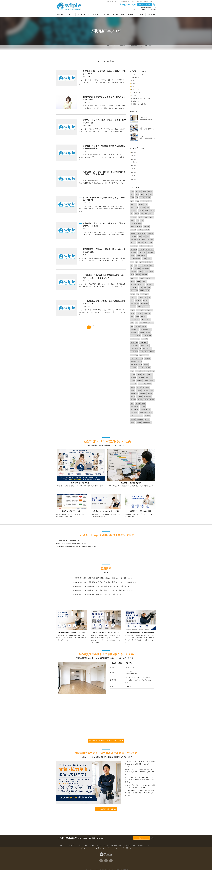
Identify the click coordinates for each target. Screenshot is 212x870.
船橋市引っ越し (134, 246)
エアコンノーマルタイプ (136, 226)
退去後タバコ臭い (135, 345)
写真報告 (152, 380)
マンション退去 (148, 242)
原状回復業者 (146, 387)
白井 (136, 265)
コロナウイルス (149, 284)
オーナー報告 (134, 384)
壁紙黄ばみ (145, 300)
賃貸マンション (134, 278)
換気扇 (132, 198)
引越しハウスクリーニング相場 (138, 239)
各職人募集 (144, 274)
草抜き (138, 281)
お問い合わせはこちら (144, 4)
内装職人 (148, 368)
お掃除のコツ (135, 78)
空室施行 (150, 374)
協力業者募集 (135, 101)
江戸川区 (141, 210)
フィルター (138, 191)
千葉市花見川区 (145, 268)
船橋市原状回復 (143, 323)
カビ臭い (133, 313)
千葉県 (132, 191)
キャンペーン (134, 210)
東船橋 (146, 210)
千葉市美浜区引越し (141, 255)
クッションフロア (143, 297)
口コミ (146, 352)
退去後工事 (133, 400)
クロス (132, 262)
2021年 (133, 169)
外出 (146, 201)
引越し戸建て (150, 239)
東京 (146, 214)
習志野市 (146, 265)
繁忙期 (143, 403)
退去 (144, 236)
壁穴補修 (142, 332)
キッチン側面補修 (147, 335)
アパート (146, 271)
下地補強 (151, 323)
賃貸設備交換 (140, 419)
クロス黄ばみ (138, 300)
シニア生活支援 (134, 352)
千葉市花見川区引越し (136, 258)
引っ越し (133, 294)
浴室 (132, 86)
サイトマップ (120, 848)
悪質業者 (148, 198)
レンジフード (135, 89)
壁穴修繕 (148, 332)
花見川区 (133, 374)
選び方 (132, 201)
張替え (146, 294)
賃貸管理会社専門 (135, 406)
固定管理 (139, 422)
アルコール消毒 (134, 291)
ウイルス (144, 281)
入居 (140, 236)
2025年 (133, 156)
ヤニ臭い (150, 310)
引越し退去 (140, 242)
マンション (133, 242)
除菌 (141, 287)
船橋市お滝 (146, 230)
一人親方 (138, 371)
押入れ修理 (144, 339)
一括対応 (146, 400)
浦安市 (147, 371)
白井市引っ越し (149, 249)
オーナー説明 (142, 384)
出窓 (132, 326)
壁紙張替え (150, 233)
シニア (141, 352)
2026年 (133, 152)
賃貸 (148, 236)
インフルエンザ (134, 287)
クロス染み (133, 307)
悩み (148, 207)
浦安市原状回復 (147, 396)
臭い (137, 323)
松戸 (132, 265)
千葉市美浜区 (137, 268)
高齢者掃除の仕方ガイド (136, 361)
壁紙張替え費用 (144, 303)
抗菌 (145, 287)
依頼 (142, 194)
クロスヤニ (146, 307)
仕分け (141, 278)
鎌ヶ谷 (140, 265)
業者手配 (133, 422)
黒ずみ (132, 323)
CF (149, 297)
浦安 (151, 262)
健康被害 (141, 204)
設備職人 (150, 393)
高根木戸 (137, 214)
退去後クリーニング (145, 409)
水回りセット (134, 204)
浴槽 (150, 201)
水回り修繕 (139, 396)
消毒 (149, 287)
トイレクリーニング (135, 319)
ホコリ (151, 217)
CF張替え (133, 419)
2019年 (133, 176)
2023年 (133, 159)
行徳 (151, 246)
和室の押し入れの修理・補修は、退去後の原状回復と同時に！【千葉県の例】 (104, 172)
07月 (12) (134, 162)
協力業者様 (142, 207)
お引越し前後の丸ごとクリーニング (141, 98)
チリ (138, 220)
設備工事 (133, 396)
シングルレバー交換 (135, 339)
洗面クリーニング (146, 319)
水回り (133, 80)
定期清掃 (142, 291)
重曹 (137, 198)
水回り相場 (147, 358)
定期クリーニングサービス (137, 358)
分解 (142, 220)
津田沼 (151, 265)
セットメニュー (134, 207)
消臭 (145, 310)
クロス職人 (141, 368)
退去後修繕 (147, 416)
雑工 (143, 371)
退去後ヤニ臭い (143, 342)
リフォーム (141, 249)
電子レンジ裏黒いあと (146, 329)
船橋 (142, 214)
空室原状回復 (143, 393)
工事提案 (149, 384)
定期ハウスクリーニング (136, 364)
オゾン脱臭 (139, 310)
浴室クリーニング (147, 348)
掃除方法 (150, 191)
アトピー (151, 214)
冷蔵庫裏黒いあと (135, 329)
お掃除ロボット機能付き (136, 223)
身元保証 (152, 352)
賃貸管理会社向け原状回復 (138, 104)
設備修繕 (147, 419)
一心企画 (143, 406)
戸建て (140, 271)
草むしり (133, 281)
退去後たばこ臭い (145, 345)
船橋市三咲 (133, 230)
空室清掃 (139, 374)
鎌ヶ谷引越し (134, 252)
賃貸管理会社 (149, 377)
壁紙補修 (144, 326)
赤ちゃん (133, 220)
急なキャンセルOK (144, 355)
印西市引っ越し (142, 252)
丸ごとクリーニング (149, 278)
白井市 (147, 291)
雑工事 (132, 403)
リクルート (148, 845)
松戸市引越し (134, 249)
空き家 (132, 274)
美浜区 (144, 374)
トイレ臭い (143, 316)
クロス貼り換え (134, 412)
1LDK (132, 300)
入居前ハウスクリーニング (137, 416)
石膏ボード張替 (134, 342)
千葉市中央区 (141, 377)
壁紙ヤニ (133, 310)
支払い (137, 194)
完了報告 (138, 403)
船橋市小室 (146, 226)
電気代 (144, 191)
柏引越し (133, 255)
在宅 (146, 194)
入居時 (137, 201)
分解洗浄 (140, 230)
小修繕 (151, 390)
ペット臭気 (139, 313)
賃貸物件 (133, 390)
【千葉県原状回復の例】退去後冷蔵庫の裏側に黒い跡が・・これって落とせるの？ (104, 276)
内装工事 (152, 400)
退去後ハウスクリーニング (146, 412)
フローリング (134, 297)
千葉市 (144, 258)
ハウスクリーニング (137, 75)
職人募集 (146, 364)
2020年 (133, 172)
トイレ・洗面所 (135, 92)
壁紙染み (140, 307)
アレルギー (145, 217)
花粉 (140, 217)
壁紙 (137, 262)
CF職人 (152, 371)
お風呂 (141, 262)
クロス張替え (134, 236)
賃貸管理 (133, 387)
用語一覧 (128, 848)
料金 (146, 204)
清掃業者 (139, 387)
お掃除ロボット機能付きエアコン (138, 233)
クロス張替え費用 (135, 303)
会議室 (137, 316)
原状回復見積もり (147, 422)
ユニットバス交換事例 (136, 335)
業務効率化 (139, 380)
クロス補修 (137, 326)
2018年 (133, 179)
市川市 (146, 262)
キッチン (133, 83)
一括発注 (133, 380)
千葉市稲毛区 (134, 271)
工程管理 (146, 380)
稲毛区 (149, 258)
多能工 (132, 371)
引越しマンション (144, 246)
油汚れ (132, 194)
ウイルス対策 (147, 313)
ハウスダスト (134, 217)
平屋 (138, 294)
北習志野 (152, 210)
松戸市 (151, 271)
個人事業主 (133, 377)
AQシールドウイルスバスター (137, 284)
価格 (132, 214)
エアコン (133, 95)
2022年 (133, 165)
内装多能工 (145, 390)
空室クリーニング (135, 409)
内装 (142, 294)
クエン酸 (142, 198)
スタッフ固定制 (134, 355)
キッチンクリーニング (136, 348)
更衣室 (132, 316)
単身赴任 (138, 274)
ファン (150, 194)
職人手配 (140, 400)
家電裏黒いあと (134, 332)
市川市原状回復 (134, 393)
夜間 (142, 201)
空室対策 (139, 390)
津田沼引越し (151, 252)
